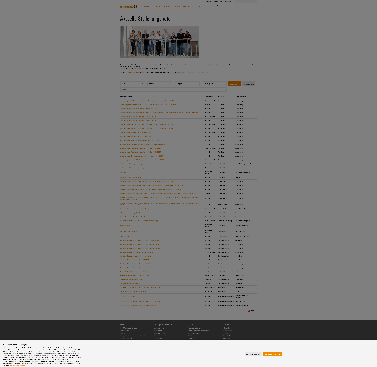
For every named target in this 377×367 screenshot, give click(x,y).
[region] (188, 353)
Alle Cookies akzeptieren (272, 354)
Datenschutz (21, 365)
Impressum (13, 365)
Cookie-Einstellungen (253, 354)
